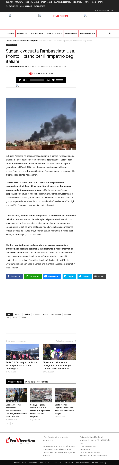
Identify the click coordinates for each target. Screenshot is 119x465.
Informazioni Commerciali (87, 462)
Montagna (77, 2)
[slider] (60, 79)
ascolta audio (20, 79)
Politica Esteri (12, 401)
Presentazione (20, 462)
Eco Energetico (12, 6)
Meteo (87, 2)
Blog (94, 2)
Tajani (23, 318)
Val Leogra (22, 33)
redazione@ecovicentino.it (92, 452)
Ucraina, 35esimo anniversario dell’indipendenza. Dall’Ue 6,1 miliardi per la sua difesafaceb (16, 411)
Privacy (103, 462)
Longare (47, 359)
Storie (100, 2)
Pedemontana (71, 33)
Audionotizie (39, 6)
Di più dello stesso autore (36, 382)
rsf (8, 318)
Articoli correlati (15, 382)
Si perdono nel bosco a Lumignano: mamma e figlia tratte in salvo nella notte (57, 365)
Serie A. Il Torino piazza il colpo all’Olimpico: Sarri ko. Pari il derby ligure (22, 365)
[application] (41, 80)
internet (67, 314)
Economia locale (32, 2)
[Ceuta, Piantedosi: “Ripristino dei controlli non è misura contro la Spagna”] (65, 395)
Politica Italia (60, 401)
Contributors (57, 462)
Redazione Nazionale (18, 66)
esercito (37, 314)
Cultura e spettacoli (62, 2)
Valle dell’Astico (87, 33)
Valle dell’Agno (36, 33)
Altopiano (12, 40)
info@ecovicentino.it (98, 455)
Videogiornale (26, 6)
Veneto (34, 40)
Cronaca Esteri (11, 45)
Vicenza (10, 33)
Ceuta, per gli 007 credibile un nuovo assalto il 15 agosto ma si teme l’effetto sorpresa (40, 411)
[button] (109, 33)
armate (18, 314)
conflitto (27, 314)
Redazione (44, 462)
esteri (45, 314)
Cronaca (9, 2)
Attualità (19, 2)
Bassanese (24, 40)
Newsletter (33, 462)
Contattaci (69, 462)
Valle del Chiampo (54, 33)
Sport (9, 359)
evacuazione (56, 314)
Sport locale (46, 2)
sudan (14, 318)
